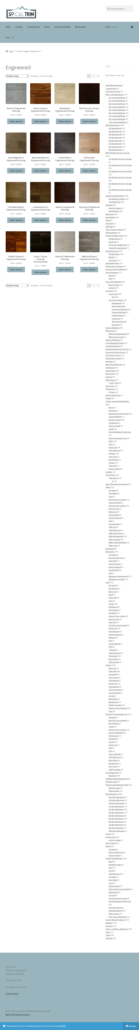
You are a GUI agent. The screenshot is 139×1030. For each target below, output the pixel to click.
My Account (80, 26)
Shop (8, 26)
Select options (16, 121)
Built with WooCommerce (18, 1014)
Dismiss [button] (132, 1026)
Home (11, 51)
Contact (19, 26)
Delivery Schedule (62, 26)
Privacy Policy (12, 993)
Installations (34, 26)
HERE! (63, 1026)
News (47, 26)
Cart (8, 37)
